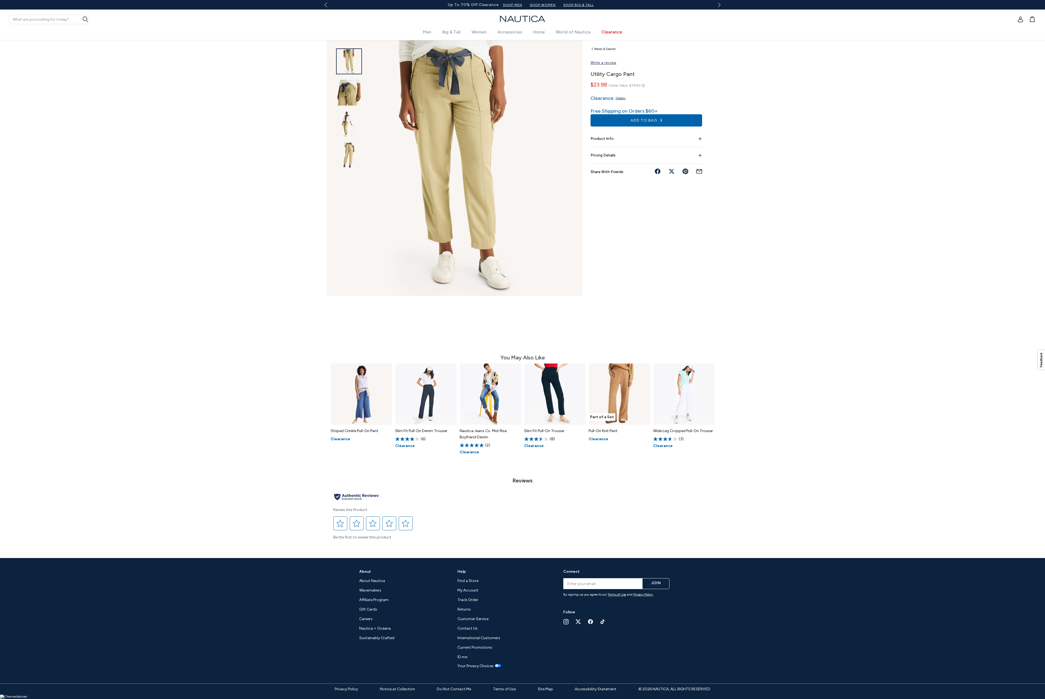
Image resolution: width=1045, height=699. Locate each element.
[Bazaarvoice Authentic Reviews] (356, 497)
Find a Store (467, 580)
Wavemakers (370, 590)
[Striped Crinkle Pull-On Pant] (361, 394)
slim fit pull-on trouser (544, 431)
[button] (340, 523)
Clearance (611, 32)
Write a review (603, 63)
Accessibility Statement (595, 689)
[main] (522, 296)
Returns (464, 609)
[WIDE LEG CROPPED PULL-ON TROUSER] (684, 394)
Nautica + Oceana (375, 628)
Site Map (545, 689)
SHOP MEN (550, 5)
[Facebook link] (590, 621)
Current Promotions (474, 647)
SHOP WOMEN (580, 5)
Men (427, 32)
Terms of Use (617, 594)
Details (620, 98)
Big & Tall (451, 32)
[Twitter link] (578, 621)
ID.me (462, 657)
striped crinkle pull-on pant (354, 431)
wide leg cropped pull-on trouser (683, 431)
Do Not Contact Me (454, 689)
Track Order (467, 600)
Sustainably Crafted (376, 638)
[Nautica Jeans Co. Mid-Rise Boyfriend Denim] (490, 394)
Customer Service (472, 619)
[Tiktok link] (603, 621)
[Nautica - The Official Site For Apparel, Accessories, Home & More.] (522, 19)
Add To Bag (644, 120)
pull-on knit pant (603, 431)
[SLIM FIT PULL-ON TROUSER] (555, 394)
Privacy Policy (643, 594)
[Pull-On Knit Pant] (619, 394)
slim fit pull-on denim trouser (421, 431)
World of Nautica (573, 32)
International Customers (478, 638)
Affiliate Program (374, 600)
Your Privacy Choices (475, 666)
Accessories (509, 32)
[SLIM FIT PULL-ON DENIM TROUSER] (426, 394)
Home (539, 32)
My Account (467, 590)
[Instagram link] (566, 621)
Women (479, 32)
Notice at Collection (397, 689)
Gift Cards (368, 609)
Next (718, 4)
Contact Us (467, 628)
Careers (366, 619)
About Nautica (372, 580)
